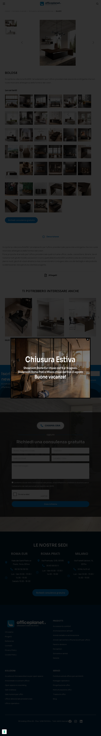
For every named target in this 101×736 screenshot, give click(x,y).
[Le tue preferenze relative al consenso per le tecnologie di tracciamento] (4, 731)
